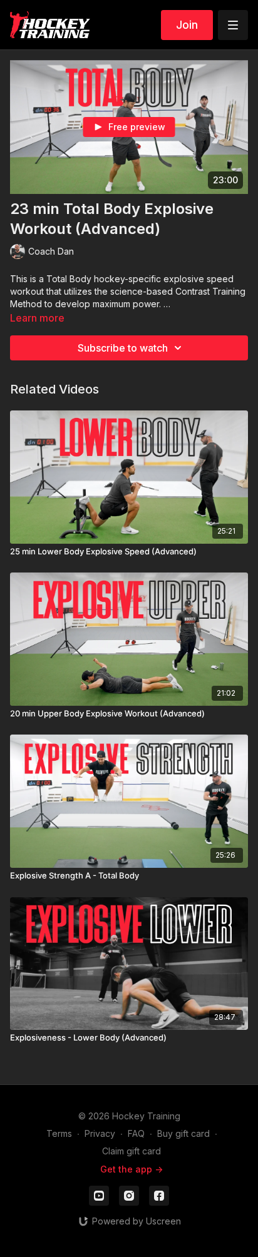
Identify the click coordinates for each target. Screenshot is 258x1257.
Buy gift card (183, 1133)
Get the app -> (131, 1169)
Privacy (100, 1133)
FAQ (136, 1133)
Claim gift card (131, 1151)
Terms (59, 1133)
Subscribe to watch (123, 348)
